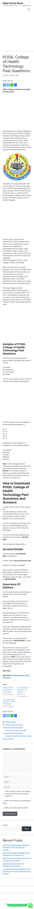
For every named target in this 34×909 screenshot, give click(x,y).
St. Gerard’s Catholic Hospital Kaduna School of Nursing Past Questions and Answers (16, 871)
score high (22, 648)
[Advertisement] (17, 31)
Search (5, 825)
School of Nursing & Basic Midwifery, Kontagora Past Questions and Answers (16, 847)
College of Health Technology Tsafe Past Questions (8, 689)
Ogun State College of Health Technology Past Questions (9, 701)
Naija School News (13, 3)
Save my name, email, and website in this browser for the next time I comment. (17, 793)
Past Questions (10, 722)
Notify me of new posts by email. (16, 808)
